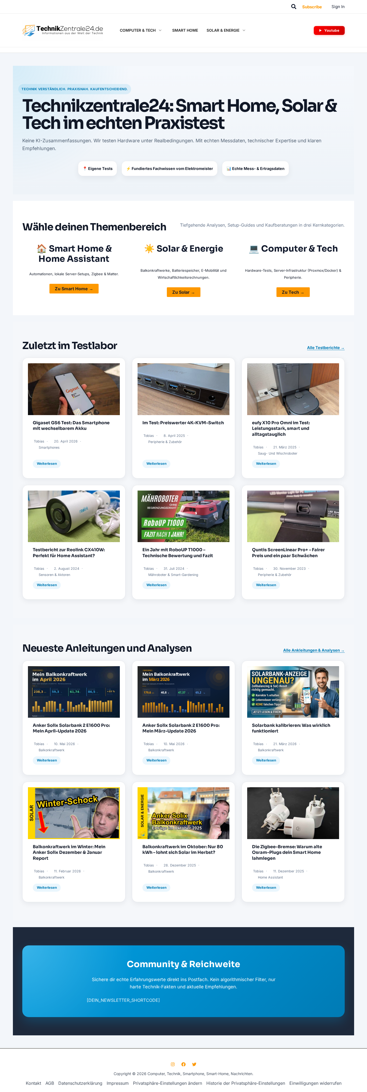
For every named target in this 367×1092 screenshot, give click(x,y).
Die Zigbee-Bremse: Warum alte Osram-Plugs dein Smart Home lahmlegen (287, 852)
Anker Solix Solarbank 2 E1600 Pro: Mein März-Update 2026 (181, 728)
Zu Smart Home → (74, 288)
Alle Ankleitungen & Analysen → (314, 650)
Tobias (39, 441)
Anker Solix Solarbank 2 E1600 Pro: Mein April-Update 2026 (71, 728)
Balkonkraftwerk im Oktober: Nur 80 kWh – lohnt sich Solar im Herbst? (182, 849)
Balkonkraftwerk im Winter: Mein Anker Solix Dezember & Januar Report (69, 852)
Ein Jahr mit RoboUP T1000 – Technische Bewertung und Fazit (177, 552)
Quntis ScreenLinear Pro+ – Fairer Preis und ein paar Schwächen (288, 552)
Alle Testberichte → (326, 347)
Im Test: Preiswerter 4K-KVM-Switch (183, 423)
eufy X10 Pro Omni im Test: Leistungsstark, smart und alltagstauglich (281, 428)
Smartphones (49, 447)
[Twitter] (194, 1064)
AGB (49, 1083)
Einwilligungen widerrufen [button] (315, 1083)
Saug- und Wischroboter (277, 453)
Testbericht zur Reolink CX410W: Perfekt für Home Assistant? (69, 552)
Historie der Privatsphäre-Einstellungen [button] (245, 1083)
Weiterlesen (47, 464)
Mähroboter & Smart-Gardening (173, 575)
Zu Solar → (183, 292)
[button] (294, 7)
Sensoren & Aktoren (54, 575)
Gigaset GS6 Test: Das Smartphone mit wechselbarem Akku (71, 425)
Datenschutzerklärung (80, 1083)
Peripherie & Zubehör (165, 442)
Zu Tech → (293, 292)
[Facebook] (183, 1064)
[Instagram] (173, 1064)
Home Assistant (270, 877)
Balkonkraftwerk (51, 750)
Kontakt (33, 1083)
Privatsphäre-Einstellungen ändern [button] (167, 1083)
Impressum (118, 1083)
